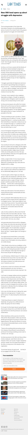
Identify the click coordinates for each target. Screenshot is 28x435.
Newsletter (3, 409)
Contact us (16, 412)
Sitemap (2, 412)
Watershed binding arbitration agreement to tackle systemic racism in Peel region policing (16, 392)
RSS (2, 413)
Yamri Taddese (5, 20)
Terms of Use (17, 418)
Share (2, 22)
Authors (2, 410)
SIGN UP (14, 369)
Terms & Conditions (18, 420)
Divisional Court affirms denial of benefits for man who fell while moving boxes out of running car (17, 387)
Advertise (16, 409)
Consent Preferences (18, 416)
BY (5, 20)
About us (16, 410)
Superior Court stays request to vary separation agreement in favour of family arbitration (17, 382)
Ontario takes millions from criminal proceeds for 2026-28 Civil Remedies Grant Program (17, 377)
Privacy (15, 413)
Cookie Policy (16, 415)
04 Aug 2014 (13, 20)
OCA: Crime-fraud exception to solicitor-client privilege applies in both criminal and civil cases (17, 397)
